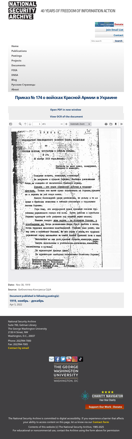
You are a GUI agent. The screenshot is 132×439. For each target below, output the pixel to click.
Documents (18, 65)
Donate (118, 24)
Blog (14, 79)
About (15, 89)
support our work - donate (105, 406)
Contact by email (18, 347)
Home (15, 46)
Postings (16, 55)
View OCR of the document (66, 116)
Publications (19, 50)
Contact (118, 35)
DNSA (14, 75)
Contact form (101, 422)
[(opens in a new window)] (51, 360)
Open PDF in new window (65, 109)
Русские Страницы (23, 84)
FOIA (14, 70)
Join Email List (114, 29)
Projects (16, 60)
